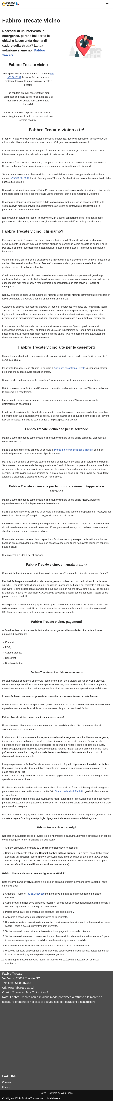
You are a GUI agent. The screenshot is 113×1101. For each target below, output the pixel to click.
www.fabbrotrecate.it (21, 987)
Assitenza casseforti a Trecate (69, 368)
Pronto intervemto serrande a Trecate (73, 450)
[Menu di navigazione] (107, 4)
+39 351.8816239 (20, 178)
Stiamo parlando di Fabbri (68, 791)
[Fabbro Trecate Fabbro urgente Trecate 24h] (11, 4)
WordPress (67, 1093)
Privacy (6, 1087)
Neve (43, 1093)
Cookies (6, 1082)
